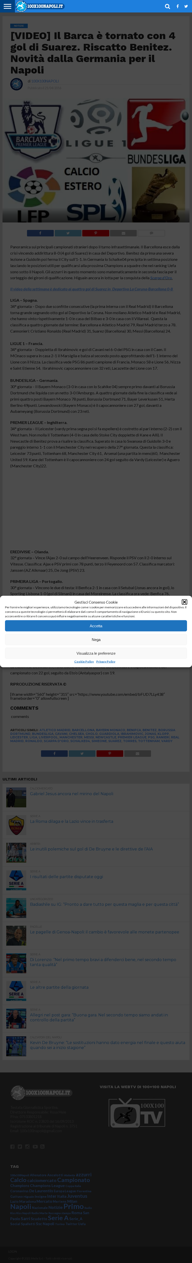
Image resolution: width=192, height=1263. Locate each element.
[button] (184, 602)
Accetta (96, 626)
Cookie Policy (84, 661)
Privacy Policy (105, 661)
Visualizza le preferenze (96, 653)
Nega (96, 639)
